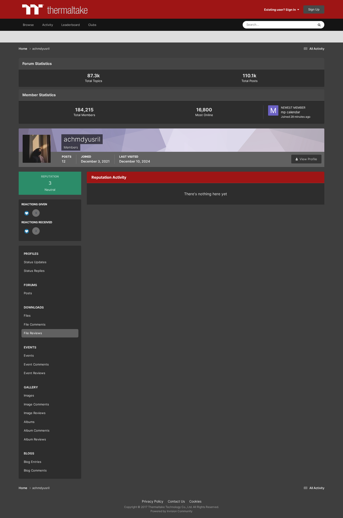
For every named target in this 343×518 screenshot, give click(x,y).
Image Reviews (35, 413)
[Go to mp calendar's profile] (273, 110)
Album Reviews (35, 439)
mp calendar (290, 112)
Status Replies (34, 271)
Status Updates (298, 24)
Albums (29, 422)
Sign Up (313, 9)
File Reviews (33, 333)
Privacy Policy (152, 501)
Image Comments (36, 404)
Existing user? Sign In (280, 9)
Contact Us (176, 501)
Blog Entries (32, 462)
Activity (47, 25)
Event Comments (36, 364)
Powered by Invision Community (171, 511)
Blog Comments (35, 470)
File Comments (35, 324)
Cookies (195, 501)
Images (29, 395)
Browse (28, 25)
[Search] (319, 24)
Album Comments (36, 430)
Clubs (92, 25)
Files (27, 315)
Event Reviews (34, 373)
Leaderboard (70, 25)
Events (29, 355)
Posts (28, 293)
